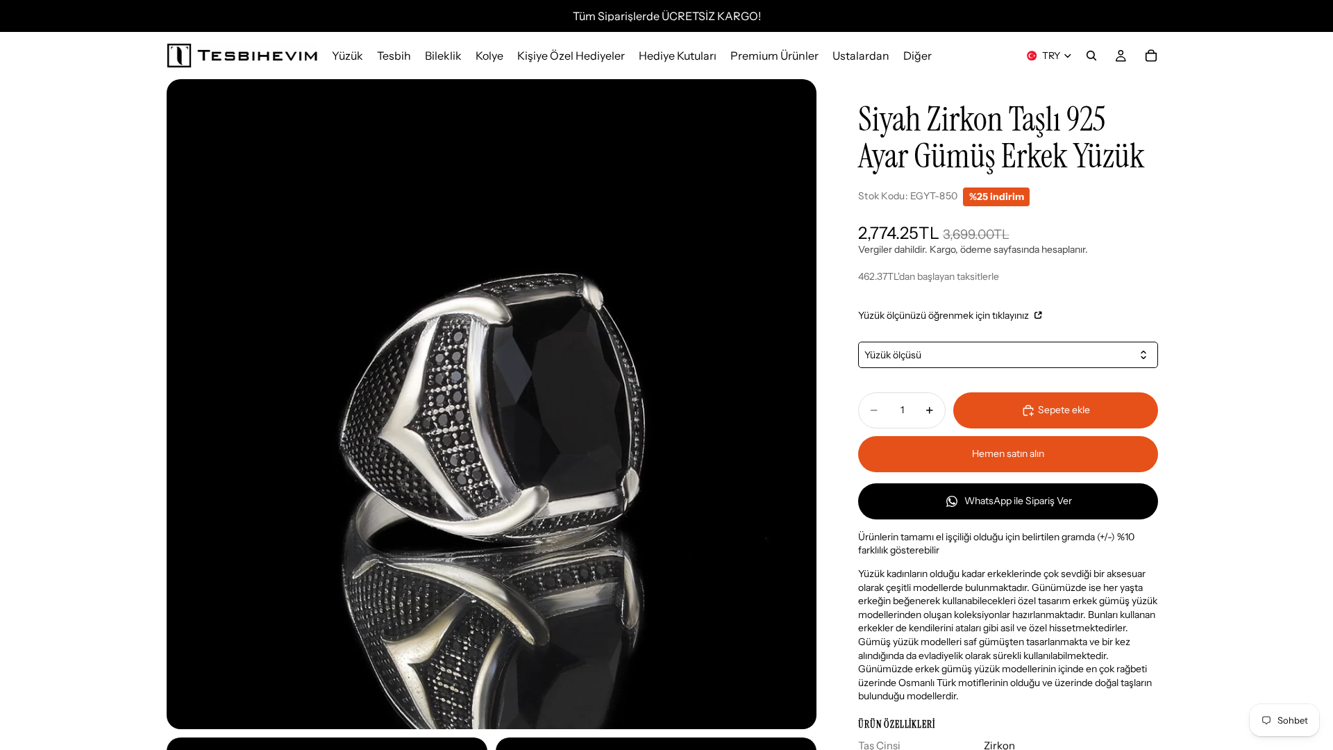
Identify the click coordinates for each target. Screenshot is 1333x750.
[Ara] (1091, 55)
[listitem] (917, 56)
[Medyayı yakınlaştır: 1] (491, 404)
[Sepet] (1151, 55)
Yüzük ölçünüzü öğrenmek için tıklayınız (944, 315)
